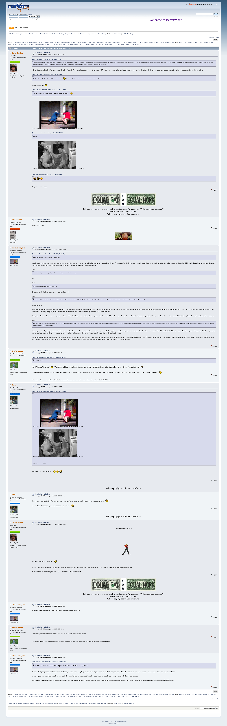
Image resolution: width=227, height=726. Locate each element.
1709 (95, 44)
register (30, 14)
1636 (70, 42)
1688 (28, 44)
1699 (64, 44)
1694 (48, 44)
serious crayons (18, 248)
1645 (99, 42)
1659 (144, 42)
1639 (80, 42)
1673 (189, 42)
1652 (121, 42)
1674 (192, 42)
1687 (25, 44)
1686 (22, 44)
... (14, 42)
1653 (125, 42)
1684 (16, 44)
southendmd (17, 220)
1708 (92, 44)
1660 (147, 42)
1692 (41, 44)
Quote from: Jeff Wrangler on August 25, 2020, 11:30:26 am (49, 661)
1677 (202, 42)
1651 (118, 42)
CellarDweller (117, 33)
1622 (26, 42)
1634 (64, 42)
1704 (80, 44)
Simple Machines (122, 721)
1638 (77, 42)
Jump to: (197, 708)
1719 (127, 44)
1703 (76, 44)
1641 (86, 42)
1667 (169, 42)
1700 (67, 44)
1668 (173, 42)
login (24, 14)
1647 (106, 42)
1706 (86, 44)
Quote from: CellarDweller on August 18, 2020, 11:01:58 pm (49, 391)
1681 (215, 42)
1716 (118, 44)
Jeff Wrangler (17, 351)
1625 (35, 42)
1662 (153, 42)
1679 (208, 42)
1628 (45, 42)
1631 (54, 42)
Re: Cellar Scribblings (42, 53)
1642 (90, 42)
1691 (38, 44)
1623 (29, 42)
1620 (19, 42)
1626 (38, 42)
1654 (128, 42)
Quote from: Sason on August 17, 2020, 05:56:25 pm (47, 174)
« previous (212, 37)
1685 (19, 44)
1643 (93, 42)
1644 (96, 42)
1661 (150, 42)
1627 (42, 42)
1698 (60, 44)
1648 (109, 42)
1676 (199, 42)
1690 (35, 44)
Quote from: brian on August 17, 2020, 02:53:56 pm (46, 59)
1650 (115, 42)
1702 (73, 44)
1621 (23, 42)
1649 (112, 42)
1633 (61, 42)
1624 (32, 42)
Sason (14, 385)
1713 (108, 44)
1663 (157, 42)
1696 (54, 44)
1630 (51, 42)
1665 (163, 42)
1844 (132, 44)
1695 (51, 44)
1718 (124, 44)
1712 (105, 44)
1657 (137, 42)
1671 (183, 42)
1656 (134, 42)
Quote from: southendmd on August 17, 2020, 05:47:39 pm (48, 133)
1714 (111, 44)
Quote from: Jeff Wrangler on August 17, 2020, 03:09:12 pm (49, 89)
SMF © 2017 (113, 721)
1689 (32, 44)
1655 (131, 42)
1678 (205, 42)
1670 (180, 42)
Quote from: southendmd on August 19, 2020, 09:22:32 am (48, 357)
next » (217, 37)
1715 (115, 44)
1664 (160, 42)
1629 (48, 42)
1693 (44, 44)
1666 (166, 42)
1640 (83, 42)
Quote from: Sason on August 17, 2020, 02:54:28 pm (47, 74)
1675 (196, 42)
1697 (57, 44)
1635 (67, 42)
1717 (121, 44)
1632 (58, 42)
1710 (99, 44)
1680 (212, 42)
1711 (102, 44)
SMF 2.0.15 (105, 721)
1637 (74, 42)
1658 (141, 42)
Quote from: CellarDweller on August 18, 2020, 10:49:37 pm (49, 253)
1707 (89, 44)
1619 (16, 42)
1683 (12, 44)
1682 (9, 44)
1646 (102, 42)
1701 (70, 44)
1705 (83, 44)
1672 (186, 42)
